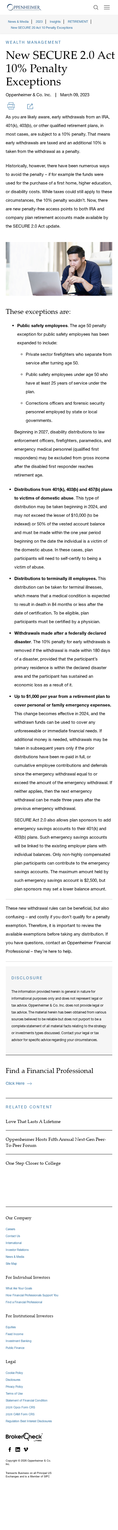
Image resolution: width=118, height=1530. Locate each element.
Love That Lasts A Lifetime (33, 1121)
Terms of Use (14, 1393)
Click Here (15, 1083)
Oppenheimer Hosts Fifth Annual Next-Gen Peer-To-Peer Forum (56, 1142)
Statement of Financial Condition (27, 1400)
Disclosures (13, 1380)
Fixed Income (14, 1334)
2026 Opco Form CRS (20, 1407)
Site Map (11, 1264)
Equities (11, 1327)
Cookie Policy (14, 1373)
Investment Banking (19, 1341)
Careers (10, 1229)
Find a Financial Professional (24, 1302)
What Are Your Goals (19, 1288)
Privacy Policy (14, 1387)
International (13, 1243)
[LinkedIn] (18, 1449)
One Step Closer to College (33, 1163)
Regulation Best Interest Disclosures (29, 1421)
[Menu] (107, 7)
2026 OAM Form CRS (20, 1414)
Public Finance (15, 1348)
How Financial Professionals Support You (32, 1295)
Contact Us (13, 1236)
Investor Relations (17, 1250)
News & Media (15, 1257)
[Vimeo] (26, 1449)
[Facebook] (10, 1449)
